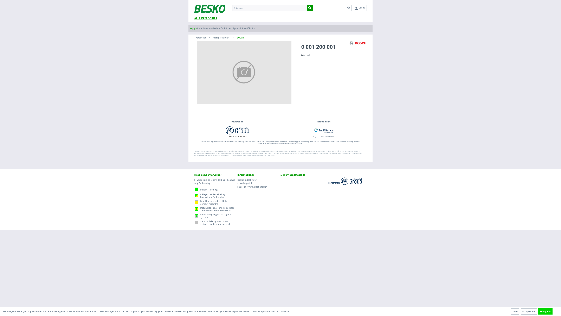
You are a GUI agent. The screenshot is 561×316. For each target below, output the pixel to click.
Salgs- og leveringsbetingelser (252, 186)
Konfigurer (545, 311)
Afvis (515, 311)
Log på (193, 28)
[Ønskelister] (349, 8)
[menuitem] (272, 8)
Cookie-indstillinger (247, 179)
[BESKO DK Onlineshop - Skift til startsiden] (209, 10)
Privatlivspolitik (244, 183)
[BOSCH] (358, 43)
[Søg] (310, 8)
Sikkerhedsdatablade (292, 174)
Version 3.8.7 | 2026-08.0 (237, 136)
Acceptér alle (528, 311)
